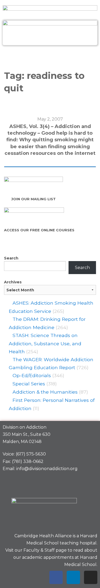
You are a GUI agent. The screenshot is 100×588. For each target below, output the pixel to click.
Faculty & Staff (39, 550)
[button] (50, 57)
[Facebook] (56, 577)
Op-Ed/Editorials (32, 375)
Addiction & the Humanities (45, 392)
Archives (13, 282)
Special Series (29, 383)
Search (11, 258)
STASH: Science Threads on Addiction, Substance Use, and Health (45, 343)
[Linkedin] (73, 577)
